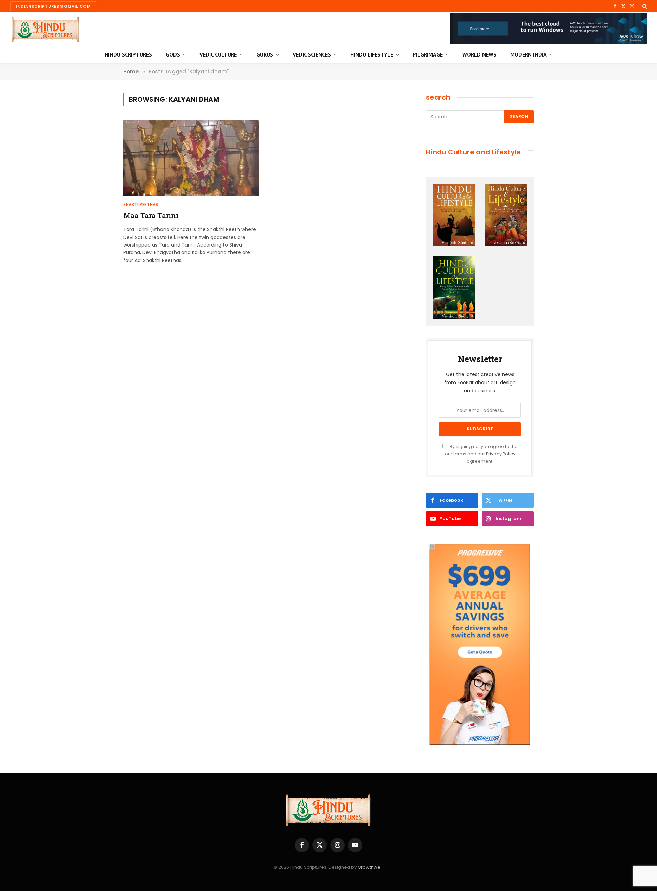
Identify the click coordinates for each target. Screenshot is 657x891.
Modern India (528, 54)
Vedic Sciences (312, 54)
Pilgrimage (428, 54)
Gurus (264, 54)
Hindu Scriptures (128, 54)
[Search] (644, 6)
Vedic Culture (218, 54)
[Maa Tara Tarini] (191, 158)
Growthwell (370, 867)
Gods (173, 54)
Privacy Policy (500, 454)
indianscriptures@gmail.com (53, 6)
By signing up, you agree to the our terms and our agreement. (481, 453)
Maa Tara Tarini (150, 215)
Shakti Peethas (140, 205)
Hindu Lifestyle (371, 54)
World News (479, 54)
